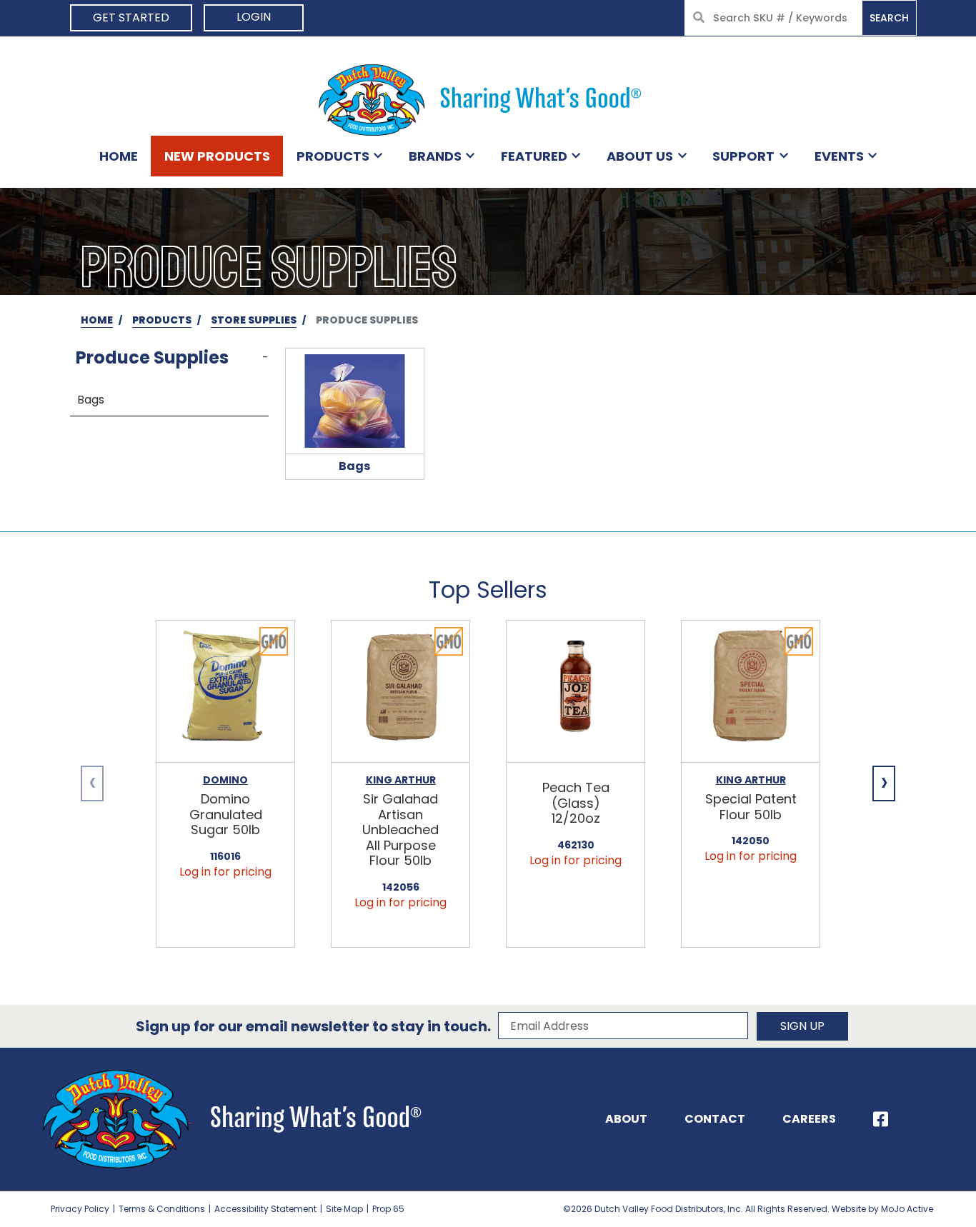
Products (333, 156)
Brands (435, 156)
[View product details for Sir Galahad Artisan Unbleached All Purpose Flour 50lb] (400, 692)
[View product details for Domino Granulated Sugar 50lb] (225, 692)
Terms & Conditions (162, 1209)
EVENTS (839, 156)
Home (118, 156)
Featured (534, 156)
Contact (714, 1119)
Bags (90, 399)
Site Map (344, 1209)
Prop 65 (388, 1209)
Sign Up (802, 1026)
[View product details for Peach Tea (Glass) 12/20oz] (575, 692)
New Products (217, 156)
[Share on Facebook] (880, 1119)
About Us (640, 156)
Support (743, 156)
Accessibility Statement (265, 1209)
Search (889, 18)
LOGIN (253, 17)
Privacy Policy (80, 1209)
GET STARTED (131, 17)
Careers (809, 1119)
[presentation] (92, 783)
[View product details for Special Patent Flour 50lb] (751, 692)
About (626, 1119)
